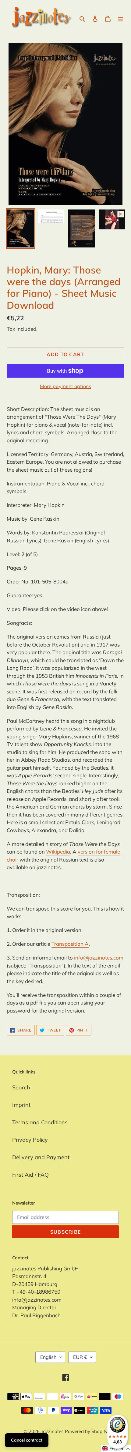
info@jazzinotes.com (98, 957)
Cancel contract (26, 1440)
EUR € (80, 1357)
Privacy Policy (30, 1139)
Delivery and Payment (40, 1157)
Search (21, 1087)
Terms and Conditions (40, 1122)
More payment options (65, 386)
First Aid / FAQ (30, 1174)
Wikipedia (58, 851)
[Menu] (120, 18)
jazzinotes (52, 1431)
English (48, 1357)
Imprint (21, 1104)
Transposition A (70, 944)
